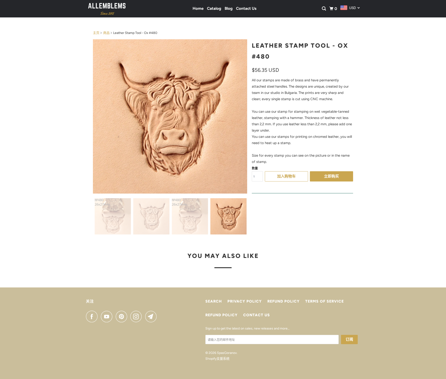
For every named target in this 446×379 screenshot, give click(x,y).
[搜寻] (324, 8)
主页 (96, 33)
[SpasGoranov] (107, 8)
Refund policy (283, 301)
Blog (229, 8)
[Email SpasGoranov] (152, 316)
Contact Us (246, 8)
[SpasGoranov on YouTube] (108, 316)
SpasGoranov (227, 353)
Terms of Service (324, 301)
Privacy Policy (244, 301)
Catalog (214, 8)
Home (198, 8)
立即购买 (331, 176)
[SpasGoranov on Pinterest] (122, 316)
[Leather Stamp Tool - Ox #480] (170, 116)
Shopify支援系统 (217, 359)
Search (213, 301)
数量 (255, 168)
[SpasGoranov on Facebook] (93, 316)
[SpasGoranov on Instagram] (137, 316)
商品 (106, 33)
